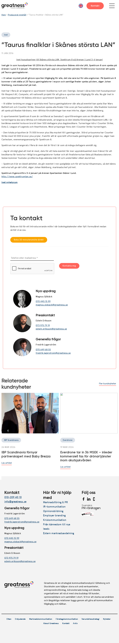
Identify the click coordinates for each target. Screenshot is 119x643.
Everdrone (67, 440)
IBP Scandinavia (11, 440)
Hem (3, 15)
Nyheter (107, 619)
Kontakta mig (69, 265)
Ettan (9, 619)
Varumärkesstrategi (90, 619)
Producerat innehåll (17, 15)
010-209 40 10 (13, 497)
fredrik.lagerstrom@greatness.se (53, 353)
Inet (6, 35)
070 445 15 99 (43, 301)
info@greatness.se (15, 501)
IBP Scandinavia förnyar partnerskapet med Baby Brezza (26, 454)
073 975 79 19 (43, 325)
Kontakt (95, 5)
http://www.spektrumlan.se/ (17, 176)
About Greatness (51, 623)
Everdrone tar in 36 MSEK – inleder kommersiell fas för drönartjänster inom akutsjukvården (86, 456)
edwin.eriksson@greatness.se (51, 328)
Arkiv (75, 623)
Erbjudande (20, 619)
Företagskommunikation (67, 619)
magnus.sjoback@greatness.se (52, 304)
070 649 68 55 (43, 349)
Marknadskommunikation (40, 619)
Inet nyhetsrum (9, 182)
